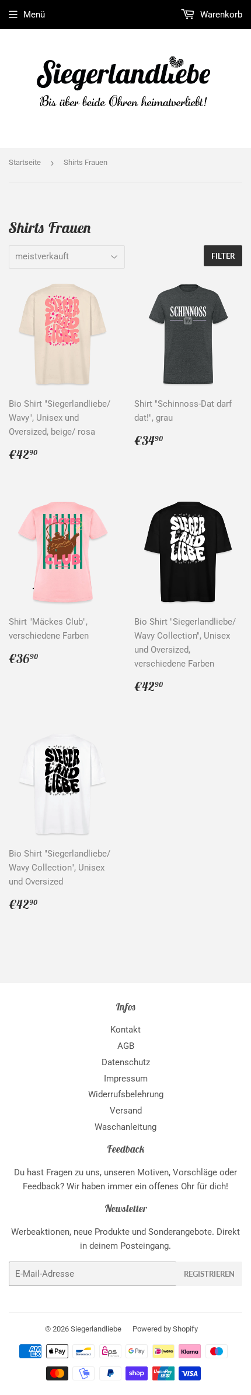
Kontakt (125, 1029)
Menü (34, 14)
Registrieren (209, 1273)
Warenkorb (220, 14)
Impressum (126, 1078)
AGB (125, 1046)
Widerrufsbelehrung (125, 1094)
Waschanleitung (125, 1127)
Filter (223, 255)
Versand (126, 1110)
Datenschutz (126, 1062)
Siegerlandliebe (96, 1328)
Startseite (25, 162)
